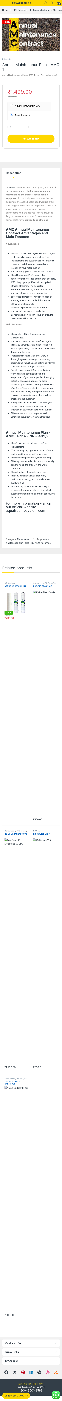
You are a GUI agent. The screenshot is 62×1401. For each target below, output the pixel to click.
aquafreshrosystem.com (25, 510)
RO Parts (48, 583)
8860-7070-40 (16, 1395)
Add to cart (33, 138)
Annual (12, 187)
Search (45, 3)
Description (13, 173)
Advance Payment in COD (27, 105)
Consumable (38, 583)
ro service (46, 543)
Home (5, 10)
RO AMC (35, 543)
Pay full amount (22, 115)
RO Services (20, 10)
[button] (57, 21)
